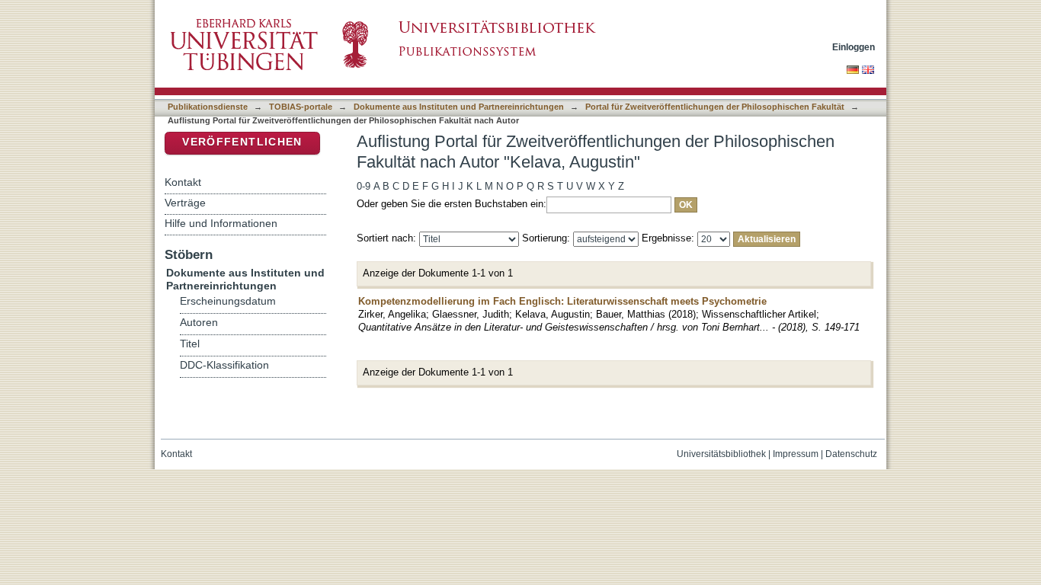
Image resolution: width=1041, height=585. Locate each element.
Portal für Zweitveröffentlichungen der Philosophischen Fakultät (714, 106)
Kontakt (183, 182)
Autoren (199, 322)
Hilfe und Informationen (221, 223)
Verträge (185, 203)
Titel (190, 344)
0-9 (363, 186)
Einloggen (853, 47)
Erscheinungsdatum (228, 301)
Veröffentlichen (242, 142)
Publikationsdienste (208, 106)
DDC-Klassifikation (224, 365)
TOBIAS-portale (300, 106)
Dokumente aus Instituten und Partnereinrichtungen (459, 106)
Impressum (795, 454)
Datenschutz (851, 454)
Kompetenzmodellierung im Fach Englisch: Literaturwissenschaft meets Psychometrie (562, 301)
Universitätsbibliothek (721, 454)
